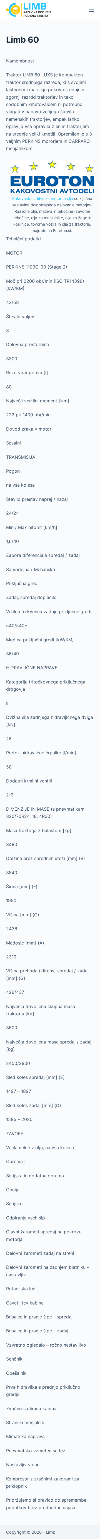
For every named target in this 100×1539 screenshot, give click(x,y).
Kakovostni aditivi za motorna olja (42, 198)
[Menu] (91, 9)
